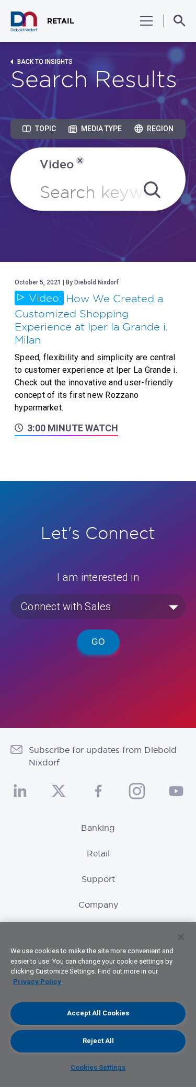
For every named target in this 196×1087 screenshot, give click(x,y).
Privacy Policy (37, 982)
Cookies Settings (98, 1067)
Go (98, 641)
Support (98, 879)
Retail (98, 853)
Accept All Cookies (98, 1013)
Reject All (98, 1041)
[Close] (180, 936)
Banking (98, 827)
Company (98, 904)
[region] (98, 1004)
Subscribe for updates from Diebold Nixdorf (103, 756)
